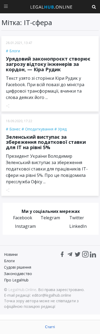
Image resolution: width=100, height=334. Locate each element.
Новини (11, 254)
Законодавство (18, 273)
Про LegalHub (16, 280)
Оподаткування (39, 129)
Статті (50, 327)
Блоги (14, 50)
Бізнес (15, 129)
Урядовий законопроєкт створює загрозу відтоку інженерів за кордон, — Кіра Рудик (48, 64)
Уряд (62, 129)
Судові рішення (17, 267)
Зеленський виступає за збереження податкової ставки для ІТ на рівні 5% (46, 142)
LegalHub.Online (22, 289)
